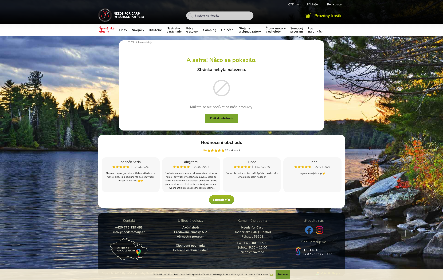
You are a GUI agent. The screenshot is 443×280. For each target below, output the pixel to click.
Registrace (334, 4)
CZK (291, 4)
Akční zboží (190, 227)
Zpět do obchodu (221, 118)
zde (271, 274)
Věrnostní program (191, 236)
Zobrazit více (221, 200)
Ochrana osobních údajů (190, 250)
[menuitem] (107, 30)
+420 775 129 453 (129, 227)
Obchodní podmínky (190, 245)
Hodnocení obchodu (221, 142)
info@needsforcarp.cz (129, 232)
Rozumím (282, 274)
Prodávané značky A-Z (190, 232)
